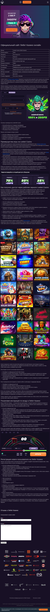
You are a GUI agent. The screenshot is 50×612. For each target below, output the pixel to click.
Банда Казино (27, 220)
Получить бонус (12, 30)
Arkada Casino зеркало (13, 79)
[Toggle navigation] (47, 2)
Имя (2, 518)
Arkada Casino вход (41, 144)
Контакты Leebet (37, 598)
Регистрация (27, 2)
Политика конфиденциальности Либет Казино (20, 598)
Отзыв (2, 523)
